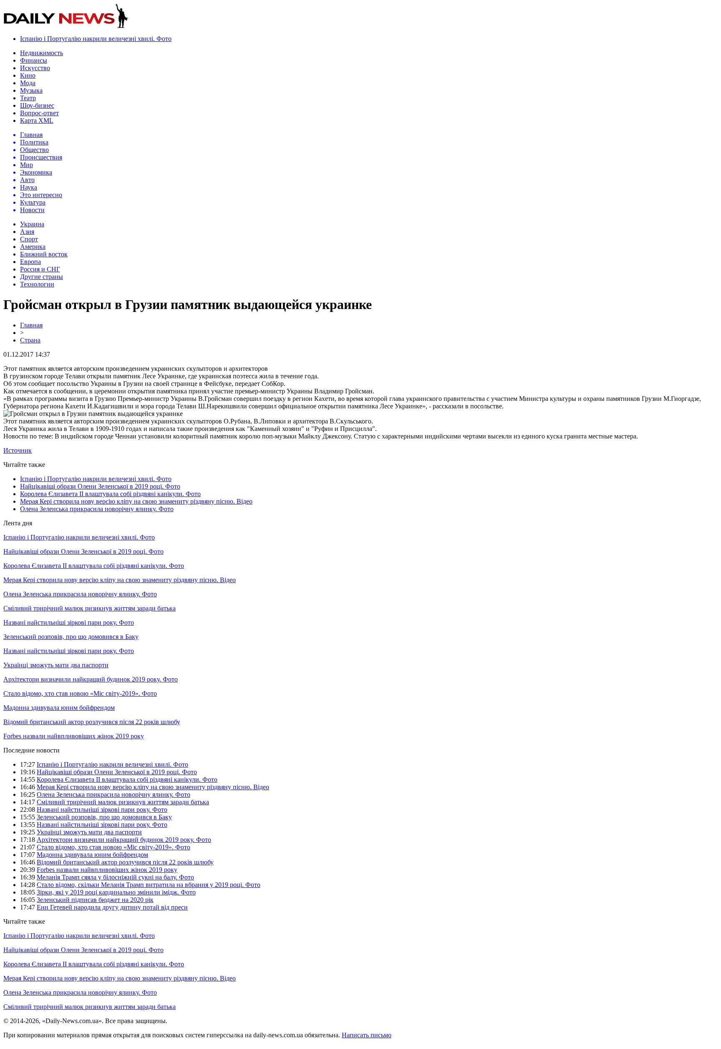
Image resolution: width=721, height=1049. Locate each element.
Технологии (37, 284)
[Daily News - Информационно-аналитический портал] (66, 26)
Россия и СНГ (40, 269)
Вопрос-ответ (39, 113)
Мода (27, 82)
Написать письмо (366, 1035)
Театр (28, 97)
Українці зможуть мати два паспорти (55, 665)
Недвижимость (41, 52)
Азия (27, 231)
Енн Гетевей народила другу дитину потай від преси (112, 907)
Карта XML (36, 120)
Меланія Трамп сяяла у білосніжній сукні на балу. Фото (115, 877)
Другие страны (41, 276)
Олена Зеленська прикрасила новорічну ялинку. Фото (97, 508)
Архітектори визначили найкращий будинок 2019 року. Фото (90, 679)
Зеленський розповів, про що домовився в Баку (71, 636)
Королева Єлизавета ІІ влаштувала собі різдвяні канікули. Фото (110, 493)
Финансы (33, 60)
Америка (32, 246)
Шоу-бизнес (37, 105)
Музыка (31, 90)
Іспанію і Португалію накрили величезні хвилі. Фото (95, 38)
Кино (27, 75)
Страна (30, 340)
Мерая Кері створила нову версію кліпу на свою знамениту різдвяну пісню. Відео (136, 501)
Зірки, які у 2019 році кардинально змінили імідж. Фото (116, 892)
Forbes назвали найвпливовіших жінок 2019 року (73, 736)
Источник (17, 450)
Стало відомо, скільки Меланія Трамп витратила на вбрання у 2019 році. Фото (148, 884)
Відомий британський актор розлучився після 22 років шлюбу (91, 721)
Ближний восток (44, 254)
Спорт (29, 239)
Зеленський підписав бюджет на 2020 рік (95, 899)
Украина (32, 224)
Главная (31, 325)
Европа (30, 261)
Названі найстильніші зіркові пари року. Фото (68, 622)
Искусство (35, 67)
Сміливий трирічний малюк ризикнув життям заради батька (89, 608)
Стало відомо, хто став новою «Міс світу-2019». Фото (80, 693)
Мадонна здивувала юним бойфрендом (59, 707)
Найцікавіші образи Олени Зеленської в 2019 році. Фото (100, 486)
